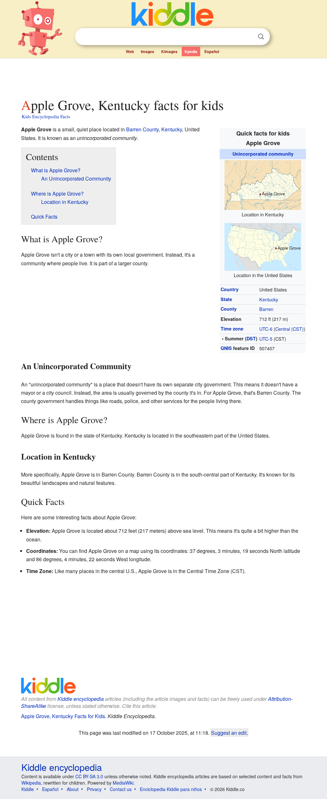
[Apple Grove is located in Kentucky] (262, 184)
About (73, 789)
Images (147, 51)
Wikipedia (31, 783)
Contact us (121, 789)
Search (261, 36)
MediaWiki (123, 783)
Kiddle (27, 789)
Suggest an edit (229, 732)
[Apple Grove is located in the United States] (262, 246)
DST (251, 338)
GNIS (226, 348)
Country (230, 289)
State (226, 299)
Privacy (94, 789)
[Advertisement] (163, 76)
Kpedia (191, 51)
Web (130, 51)
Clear (247, 36)
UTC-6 (265, 328)
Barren (266, 309)
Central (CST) (289, 328)
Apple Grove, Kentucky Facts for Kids (63, 716)
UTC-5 (265, 338)
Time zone (232, 328)
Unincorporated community (262, 154)
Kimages (169, 51)
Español (211, 51)
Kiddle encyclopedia (80, 698)
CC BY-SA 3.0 (89, 776)
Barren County (142, 129)
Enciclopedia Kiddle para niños (171, 789)
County (229, 309)
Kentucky (268, 299)
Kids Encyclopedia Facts (46, 116)
